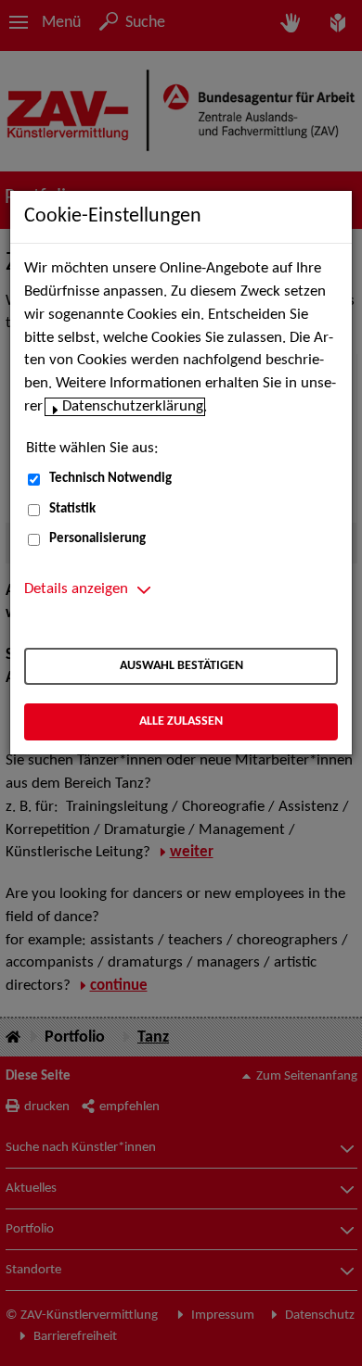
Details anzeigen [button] (76, 589)
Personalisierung (97, 539)
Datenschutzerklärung (132, 406)
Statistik (72, 509)
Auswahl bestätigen (181, 666)
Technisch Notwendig (110, 479)
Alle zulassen (181, 721)
